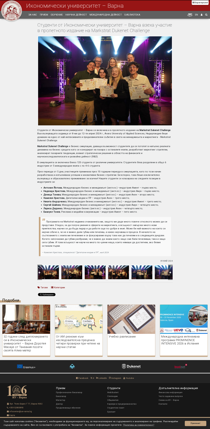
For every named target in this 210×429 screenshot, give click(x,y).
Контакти (163, 404)
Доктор (59, 404)
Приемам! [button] (195, 423)
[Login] (201, 15)
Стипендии (112, 396)
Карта (12, 415)
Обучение (57, 14)
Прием (44, 14)
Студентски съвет (115, 408)
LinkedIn (102, 378)
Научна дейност (76, 14)
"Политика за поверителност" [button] (139, 425)
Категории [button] (59, 287)
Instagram (116, 378)
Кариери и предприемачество (121, 404)
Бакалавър (61, 396)
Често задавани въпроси (171, 396)
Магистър (60, 400)
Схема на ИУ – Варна (169, 400)
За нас (32, 14)
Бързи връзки (201, 2)
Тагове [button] (44, 287)
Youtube (129, 378)
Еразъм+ (111, 412)
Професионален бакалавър (69, 392)
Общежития (113, 400)
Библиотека (132, 14)
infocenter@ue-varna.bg (20, 411)
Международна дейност (106, 14)
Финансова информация (170, 392)
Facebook (83, 378)
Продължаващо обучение (68, 408)
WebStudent (113, 392)
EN (196, 14)
